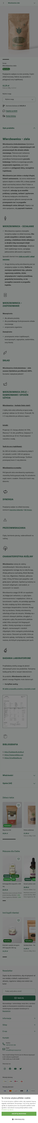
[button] (19, 1119)
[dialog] (19, 1109)
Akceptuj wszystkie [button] (19, 1114)
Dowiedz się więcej (7, 1110)
